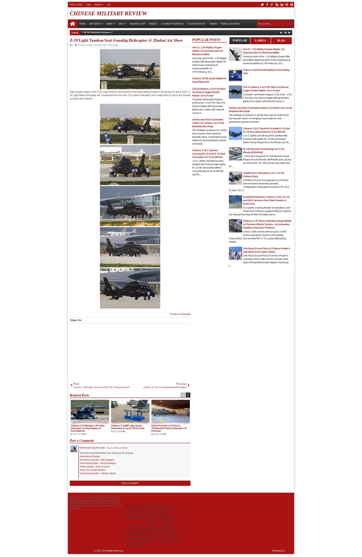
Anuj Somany (103, 466)
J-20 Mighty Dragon (172, 24)
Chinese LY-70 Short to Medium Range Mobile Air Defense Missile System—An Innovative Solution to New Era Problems (267, 224)
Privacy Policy (76, 4)
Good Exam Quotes (90, 473)
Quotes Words (108, 473)
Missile (98, 4)
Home (72, 23)
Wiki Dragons (107, 460)
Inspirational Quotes (90, 456)
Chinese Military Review (108, 13)
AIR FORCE (94, 24)
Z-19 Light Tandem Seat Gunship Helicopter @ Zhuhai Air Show (126, 40)
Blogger (289, 550)
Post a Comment (130, 483)
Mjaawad (185, 314)
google (272, 4)
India (89, 4)
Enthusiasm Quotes (90, 447)
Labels (260, 40)
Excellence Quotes (89, 460)
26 (81, 434)
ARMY (109, 24)
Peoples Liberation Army (96, 45)
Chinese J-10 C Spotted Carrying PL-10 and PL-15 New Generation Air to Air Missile (208, 153)
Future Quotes (87, 466)
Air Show (81, 45)
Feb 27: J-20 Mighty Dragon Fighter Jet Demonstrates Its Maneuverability (207, 51)
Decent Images (108, 463)
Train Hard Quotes (89, 463)
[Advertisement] (130, 351)
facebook (267, 4)
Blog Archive (281, 41)
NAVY (121, 24)
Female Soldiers (230, 24)
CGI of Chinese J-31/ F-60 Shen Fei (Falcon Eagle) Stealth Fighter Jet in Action (208, 92)
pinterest (291, 4)
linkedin (281, 4)
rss (277, 4)
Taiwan (213, 24)
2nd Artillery (137, 24)
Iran (108, 4)
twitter (262, 4)
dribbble (286, 4)
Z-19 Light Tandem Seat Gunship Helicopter (120, 92)
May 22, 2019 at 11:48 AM (117, 448)
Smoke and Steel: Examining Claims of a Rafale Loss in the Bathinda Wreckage (208, 123)
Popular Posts (240, 41)
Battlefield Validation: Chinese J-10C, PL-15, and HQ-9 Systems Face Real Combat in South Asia (135, 32)
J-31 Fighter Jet (196, 24)
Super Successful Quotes (92, 470)
